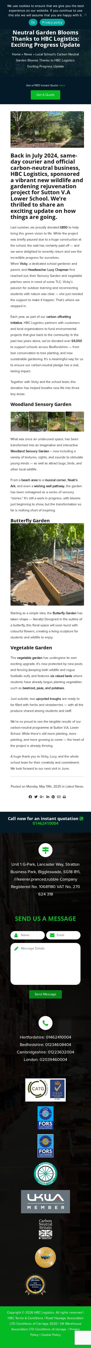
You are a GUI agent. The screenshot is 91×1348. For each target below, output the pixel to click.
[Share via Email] (58, 797)
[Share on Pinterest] (53, 797)
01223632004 (61, 1052)
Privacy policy (52, 22)
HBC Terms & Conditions (25, 1318)
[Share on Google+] (42, 797)
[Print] (64, 797)
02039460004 (53, 1059)
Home (16, 54)
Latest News (74, 786)
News (28, 54)
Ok (33, 22)
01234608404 (58, 1044)
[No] (85, 14)
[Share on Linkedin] (47, 797)
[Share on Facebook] (30, 797)
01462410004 (45, 823)
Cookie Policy (51, 1335)
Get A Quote (45, 95)
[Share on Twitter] (36, 797)
